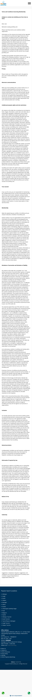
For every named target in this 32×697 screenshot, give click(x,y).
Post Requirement (16, 695)
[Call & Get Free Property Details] (29, 693)
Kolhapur (4, 594)
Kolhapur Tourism (6, 617)
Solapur (4, 600)
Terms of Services (5, 652)
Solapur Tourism (6, 625)
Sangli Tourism (6, 623)
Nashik (4, 615)
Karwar (4, 606)
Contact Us (4, 650)
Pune (3, 610)
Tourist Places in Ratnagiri (8, 621)
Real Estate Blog (12, 645)
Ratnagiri (4, 602)
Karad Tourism (6, 619)
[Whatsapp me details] (3, 693)
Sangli (3, 596)
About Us (3, 648)
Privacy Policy (4, 653)
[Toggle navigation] (29, 3)
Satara (4, 604)
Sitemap (3, 655)
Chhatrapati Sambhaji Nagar (9, 608)
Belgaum (4, 612)
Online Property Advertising (8, 657)
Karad (3, 598)
